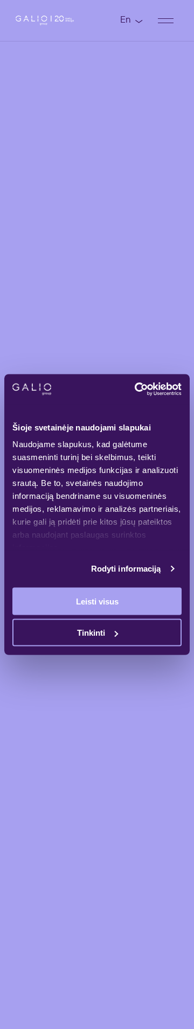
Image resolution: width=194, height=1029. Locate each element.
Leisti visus (97, 601)
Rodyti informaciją (126, 568)
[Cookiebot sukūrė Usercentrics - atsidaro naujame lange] (137, 390)
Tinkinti (91, 632)
